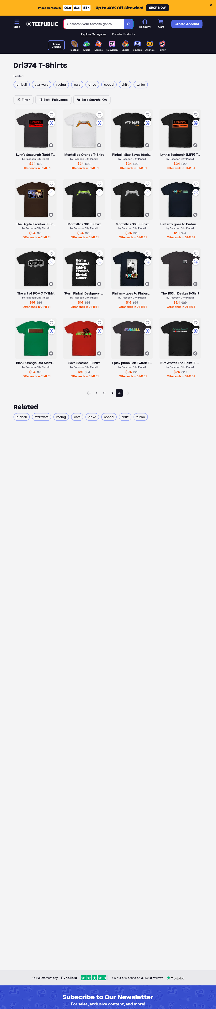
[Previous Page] (89, 393)
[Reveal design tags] (51, 145)
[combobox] (94, 24)
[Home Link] (42, 24)
